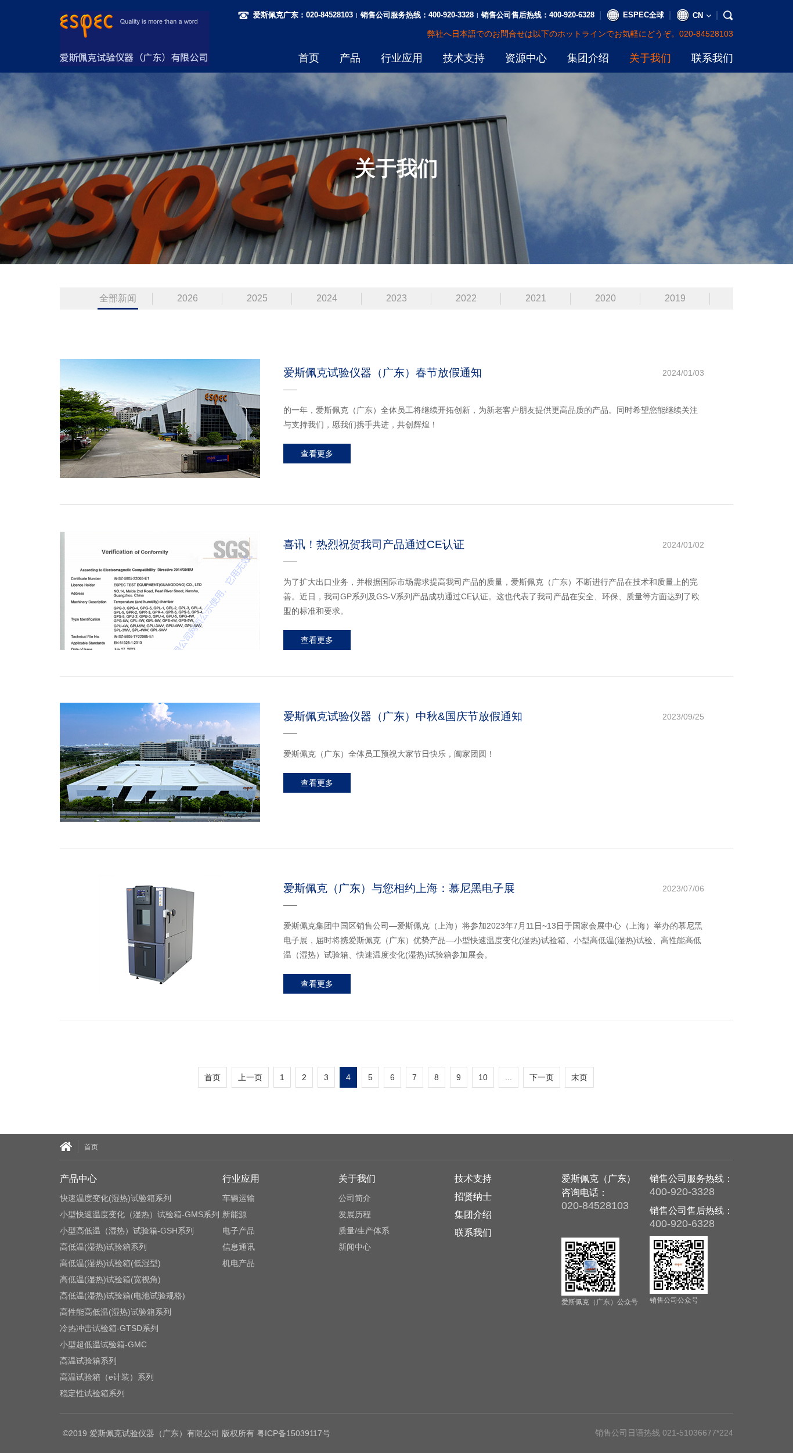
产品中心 (78, 1179)
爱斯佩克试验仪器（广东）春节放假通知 (382, 372)
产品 (350, 58)
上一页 (250, 1077)
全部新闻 (117, 298)
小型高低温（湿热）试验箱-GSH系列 (127, 1230)
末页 (579, 1077)
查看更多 (317, 453)
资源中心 (526, 58)
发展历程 (354, 1214)
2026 (187, 298)
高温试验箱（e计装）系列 (107, 1377)
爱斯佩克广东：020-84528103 (303, 14)
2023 (396, 298)
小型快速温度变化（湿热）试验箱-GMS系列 (139, 1214)
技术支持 (464, 58)
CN (698, 15)
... (508, 1077)
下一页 (541, 1077)
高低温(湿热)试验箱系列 (103, 1246)
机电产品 (238, 1263)
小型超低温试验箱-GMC (103, 1344)
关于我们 (650, 58)
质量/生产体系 (364, 1230)
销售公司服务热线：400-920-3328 (417, 14)
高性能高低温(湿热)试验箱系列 (115, 1312)
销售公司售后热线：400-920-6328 (537, 14)
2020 (605, 298)
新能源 (234, 1214)
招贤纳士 (473, 1197)
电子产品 (238, 1230)
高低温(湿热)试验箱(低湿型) (110, 1263)
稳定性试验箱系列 (92, 1393)
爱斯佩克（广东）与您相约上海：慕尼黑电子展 (399, 888)
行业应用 (402, 58)
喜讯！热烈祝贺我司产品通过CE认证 (373, 544)
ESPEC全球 (643, 14)
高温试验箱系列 (88, 1360)
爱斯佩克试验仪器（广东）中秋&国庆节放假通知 (402, 716)
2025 (257, 298)
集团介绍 (588, 58)
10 (483, 1077)
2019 (675, 298)
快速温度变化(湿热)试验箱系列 (115, 1198)
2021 (535, 298)
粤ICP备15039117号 (293, 1433)
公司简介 (354, 1198)
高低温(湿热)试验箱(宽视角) (110, 1279)
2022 (466, 298)
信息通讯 (238, 1246)
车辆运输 (238, 1198)
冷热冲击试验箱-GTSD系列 (109, 1328)
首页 (308, 58)
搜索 (710, 34)
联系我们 (712, 58)
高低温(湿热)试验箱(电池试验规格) (122, 1295)
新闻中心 (354, 1246)
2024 (326, 298)
